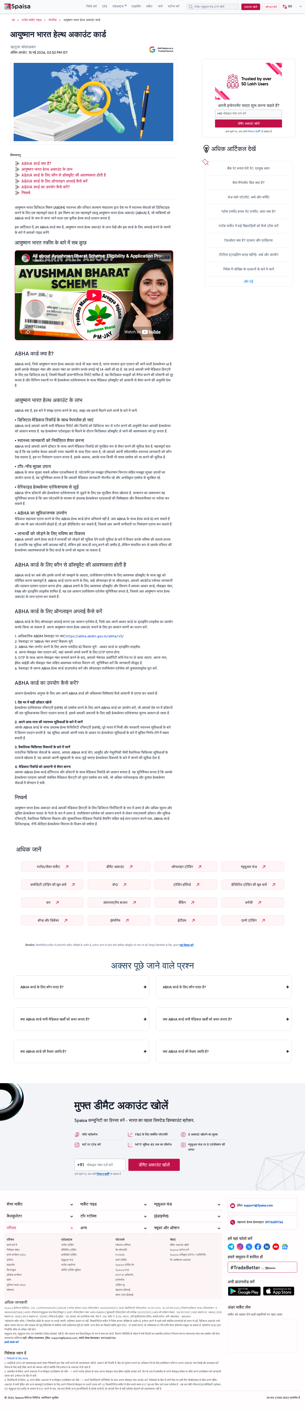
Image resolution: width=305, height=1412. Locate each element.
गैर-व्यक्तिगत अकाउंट (180, 1259)
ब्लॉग (9, 1279)
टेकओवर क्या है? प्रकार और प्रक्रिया (248, 240)
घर (13, 20)
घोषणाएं (10, 1289)
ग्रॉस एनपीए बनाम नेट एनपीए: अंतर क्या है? (248, 211)
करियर (10, 1259)
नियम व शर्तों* (254, 131)
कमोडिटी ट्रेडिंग (69, 1254)
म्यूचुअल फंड (249, 866)
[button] (290, 6)
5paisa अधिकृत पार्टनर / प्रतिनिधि (188, 1254)
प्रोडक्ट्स (118, 6)
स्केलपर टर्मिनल (123, 1244)
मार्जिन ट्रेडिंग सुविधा (71, 1270)
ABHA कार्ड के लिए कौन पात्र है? (42, 987)
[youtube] (275, 1246)
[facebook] (258, 1246)
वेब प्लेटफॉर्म (121, 1249)
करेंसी (249, 902)
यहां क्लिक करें (186, 945)
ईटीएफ (182, 920)
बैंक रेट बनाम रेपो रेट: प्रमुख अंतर (248, 168)
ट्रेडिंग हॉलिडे (182, 884)
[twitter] (249, 1246)
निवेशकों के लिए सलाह (17, 1358)
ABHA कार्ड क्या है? (36, 163)
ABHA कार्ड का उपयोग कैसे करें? (45, 186)
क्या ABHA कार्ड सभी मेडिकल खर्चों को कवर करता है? (55, 1019)
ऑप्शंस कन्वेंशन (14, 1274)
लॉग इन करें (271, 7)
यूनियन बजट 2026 (16, 1285)
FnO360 (120, 1254)
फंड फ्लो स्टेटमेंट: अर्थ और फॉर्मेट (248, 197)
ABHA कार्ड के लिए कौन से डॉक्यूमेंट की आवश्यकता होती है (63, 175)
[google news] (284, 1246)
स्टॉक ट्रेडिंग (67, 1244)
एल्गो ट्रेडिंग (249, 920)
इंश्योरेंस (115, 920)
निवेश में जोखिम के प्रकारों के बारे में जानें (248, 269)
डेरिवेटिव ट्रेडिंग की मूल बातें (249, 884)
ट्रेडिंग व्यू (120, 1285)
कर (48, 902)
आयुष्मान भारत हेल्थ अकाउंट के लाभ (46, 169)
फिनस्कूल (11, 1270)
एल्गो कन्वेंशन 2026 (16, 1254)
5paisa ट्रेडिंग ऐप (124, 1264)
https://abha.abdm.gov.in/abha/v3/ (94, 636)
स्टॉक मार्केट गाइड (32, 20)
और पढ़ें (248, 281)
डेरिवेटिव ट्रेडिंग (68, 1249)
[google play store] (244, 1292)
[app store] (279, 1292)
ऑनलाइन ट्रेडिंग (182, 866)
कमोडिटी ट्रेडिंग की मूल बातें (48, 884)
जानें (160, 6)
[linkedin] (266, 1246)
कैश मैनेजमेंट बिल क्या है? (248, 182)
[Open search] (191, 7)
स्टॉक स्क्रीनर (68, 1264)
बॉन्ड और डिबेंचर (49, 920)
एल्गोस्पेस (119, 1279)
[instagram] (240, 1246)
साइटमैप (11, 1264)
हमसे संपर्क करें (11, 1342)
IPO (116, 884)
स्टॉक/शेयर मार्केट (49, 866)
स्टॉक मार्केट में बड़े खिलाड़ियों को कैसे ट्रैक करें (248, 225)
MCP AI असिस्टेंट (124, 1274)
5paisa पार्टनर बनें (179, 1249)
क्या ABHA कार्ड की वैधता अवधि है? (43, 1051)
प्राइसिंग (136, 6)
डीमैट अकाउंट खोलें (248, 123)
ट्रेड (104, 6)
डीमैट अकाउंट (115, 866)
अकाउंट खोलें (250, 7)
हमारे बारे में (12, 1244)
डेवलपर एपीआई (122, 1289)
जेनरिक (52, 20)
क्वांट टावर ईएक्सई (124, 1294)
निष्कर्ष (25, 192)
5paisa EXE (122, 1270)
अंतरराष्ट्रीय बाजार (115, 902)
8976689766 (274, 1222)
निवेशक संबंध (13, 1249)
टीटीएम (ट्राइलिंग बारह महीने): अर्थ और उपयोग (248, 254)
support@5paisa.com (258, 1205)
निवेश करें (91, 6)
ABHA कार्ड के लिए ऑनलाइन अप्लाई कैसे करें (54, 181)
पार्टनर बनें (173, 6)
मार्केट (149, 6)
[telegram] (231, 1246)
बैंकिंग (183, 902)
